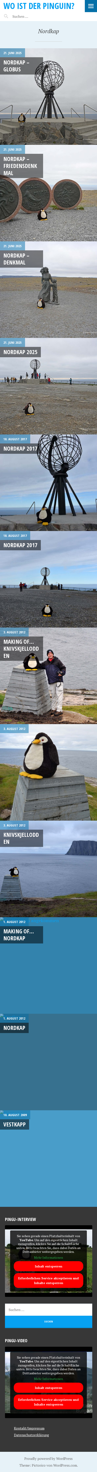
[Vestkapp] (48, 1158)
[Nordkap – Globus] (48, 96)
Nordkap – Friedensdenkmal (20, 166)
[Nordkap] (48, 1062)
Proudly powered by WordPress (48, 1458)
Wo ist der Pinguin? (38, 5)
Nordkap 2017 (20, 448)
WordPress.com (65, 1465)
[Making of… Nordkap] (48, 965)
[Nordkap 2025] (48, 386)
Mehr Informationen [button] (48, 1258)
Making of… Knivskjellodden (21, 648)
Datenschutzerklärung (31, 1435)
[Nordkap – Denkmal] (48, 289)
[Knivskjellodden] (48, 869)
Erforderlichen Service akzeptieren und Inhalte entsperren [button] (48, 1280)
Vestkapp (14, 1124)
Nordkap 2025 (20, 352)
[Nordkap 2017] (48, 482)
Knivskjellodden (21, 838)
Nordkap (14, 1027)
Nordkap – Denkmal (16, 258)
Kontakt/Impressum (29, 1428)
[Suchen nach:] (31, 16)
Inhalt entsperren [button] (48, 1266)
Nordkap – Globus (16, 65)
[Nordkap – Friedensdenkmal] (48, 193)
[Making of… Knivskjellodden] (48, 676)
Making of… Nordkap (18, 934)
